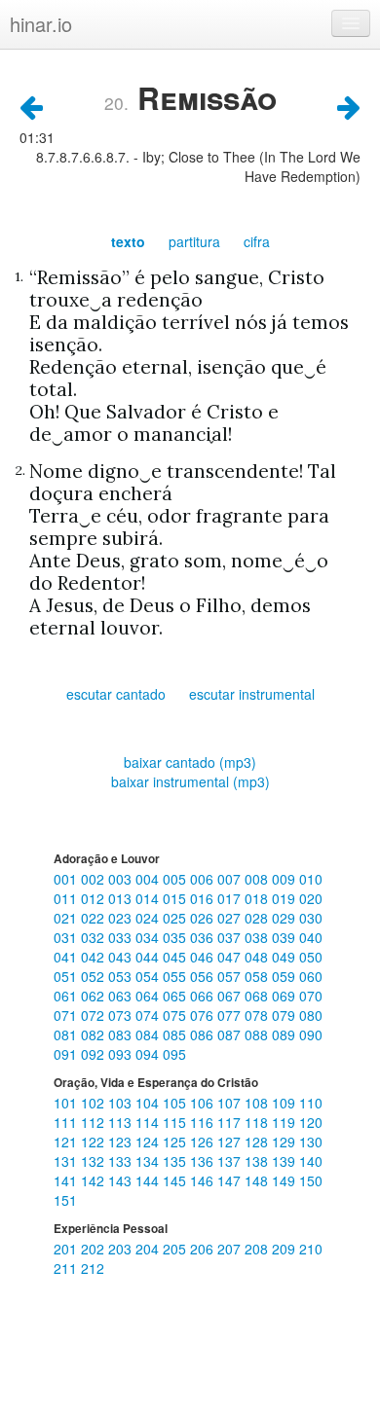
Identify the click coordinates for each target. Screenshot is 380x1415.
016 (203, 898)
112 (94, 1122)
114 (149, 1122)
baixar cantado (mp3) (190, 762)
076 (203, 1015)
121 (67, 1141)
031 (67, 937)
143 (121, 1180)
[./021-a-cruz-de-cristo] (349, 106)
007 (231, 879)
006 (203, 879)
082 (94, 1034)
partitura (194, 241)
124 (149, 1141)
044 (149, 956)
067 (231, 995)
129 (285, 1141)
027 (231, 917)
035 (176, 937)
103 (121, 1102)
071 (67, 1015)
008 (258, 879)
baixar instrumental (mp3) (190, 781)
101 (67, 1102)
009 (285, 879)
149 (285, 1180)
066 (203, 995)
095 (174, 1054)
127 (231, 1141)
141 (67, 1180)
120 (311, 1122)
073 (121, 1015)
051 (67, 976)
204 (149, 1248)
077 (231, 1015)
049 (285, 956)
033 (121, 937)
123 (121, 1141)
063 (121, 995)
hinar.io (41, 24)
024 (149, 917)
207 (231, 1248)
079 (285, 1015)
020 (311, 898)
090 (311, 1034)
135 (176, 1161)
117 (231, 1122)
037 (231, 937)
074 (149, 1015)
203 (121, 1248)
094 (149, 1054)
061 (67, 995)
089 (285, 1034)
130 (311, 1141)
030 (311, 917)
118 (258, 1122)
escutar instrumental (252, 694)
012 (94, 898)
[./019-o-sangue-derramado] (31, 106)
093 (121, 1054)
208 (258, 1248)
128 (258, 1141)
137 (231, 1161)
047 (231, 956)
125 (176, 1141)
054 (149, 976)
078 (258, 1015)
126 (203, 1141)
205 (176, 1248)
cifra (257, 241)
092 (94, 1054)
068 (258, 995)
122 (94, 1141)
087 (231, 1034)
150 (311, 1180)
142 (94, 1180)
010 (311, 879)
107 (231, 1102)
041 (67, 956)
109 (285, 1102)
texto (128, 241)
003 (121, 879)
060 (311, 976)
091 (67, 1054)
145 (176, 1180)
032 (94, 937)
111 (67, 1122)
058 (258, 976)
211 (67, 1268)
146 (203, 1180)
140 (311, 1161)
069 (285, 995)
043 (121, 956)
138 (258, 1161)
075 (176, 1015)
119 (285, 1122)
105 (176, 1102)
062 (94, 995)
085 (176, 1034)
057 (231, 976)
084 (149, 1034)
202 (94, 1248)
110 (311, 1102)
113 (121, 1122)
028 (258, 917)
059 (285, 976)
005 (176, 879)
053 (121, 976)
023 (121, 917)
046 (203, 956)
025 (176, 917)
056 (203, 976)
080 (311, 1015)
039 (285, 937)
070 (311, 995)
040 (311, 937)
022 (94, 917)
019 (285, 898)
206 (203, 1248)
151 (65, 1200)
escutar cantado (116, 694)
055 (176, 976)
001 (67, 879)
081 (67, 1034)
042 (94, 956)
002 (94, 879)
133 (121, 1161)
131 (67, 1161)
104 (149, 1102)
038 (258, 937)
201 (67, 1248)
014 (149, 898)
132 (94, 1161)
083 (121, 1034)
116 (203, 1122)
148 (258, 1180)
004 (149, 879)
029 (285, 917)
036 (203, 937)
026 (203, 917)
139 (285, 1161)
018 (258, 898)
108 (258, 1102)
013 (121, 898)
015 (176, 898)
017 (231, 898)
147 (231, 1180)
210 (311, 1248)
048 (258, 956)
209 (285, 1248)
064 (149, 995)
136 (203, 1161)
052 (94, 976)
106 (203, 1102)
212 (92, 1268)
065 (176, 995)
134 (149, 1161)
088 (258, 1034)
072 (94, 1015)
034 (149, 937)
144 (149, 1180)
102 (94, 1102)
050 (311, 956)
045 (176, 956)
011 (67, 898)
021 (67, 917)
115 (176, 1122)
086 (203, 1034)
